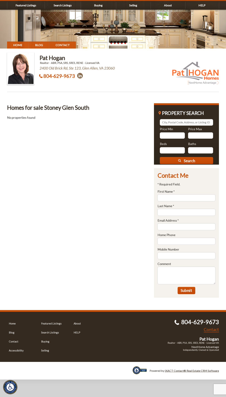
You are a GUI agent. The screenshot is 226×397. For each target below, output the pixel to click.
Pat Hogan (52, 57)
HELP (202, 5)
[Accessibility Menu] (10, 387)
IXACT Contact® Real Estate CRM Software (192, 370)
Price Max (195, 129)
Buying (98, 5)
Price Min (166, 129)
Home (17, 45)
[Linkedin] (80, 76)
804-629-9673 (59, 76)
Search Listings (63, 5)
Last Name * (165, 206)
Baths (192, 144)
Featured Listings (26, 5)
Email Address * (168, 220)
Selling (133, 5)
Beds (163, 144)
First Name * (166, 191)
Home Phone (166, 235)
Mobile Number (168, 249)
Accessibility (16, 350)
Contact (63, 45)
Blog (39, 45)
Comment (164, 264)
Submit (186, 290)
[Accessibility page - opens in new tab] (141, 372)
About (168, 5)
